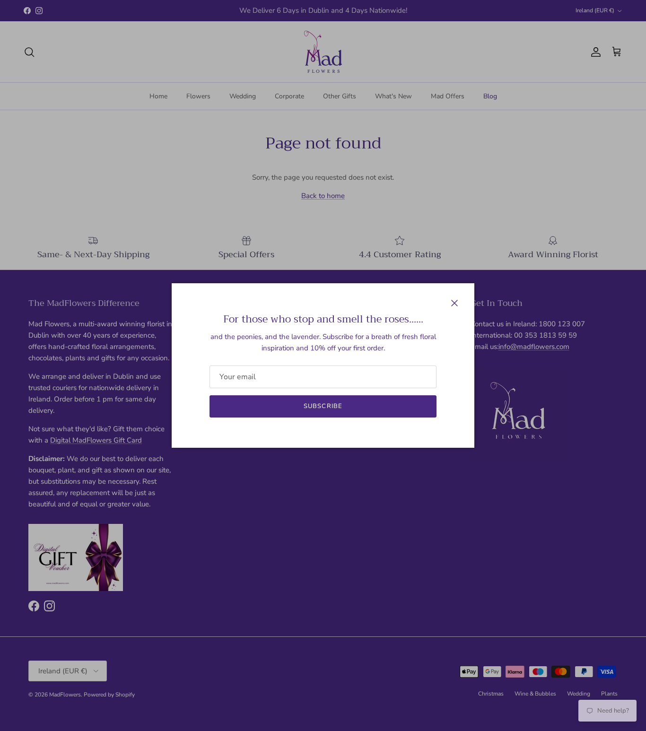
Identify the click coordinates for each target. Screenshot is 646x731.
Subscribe (323, 406)
